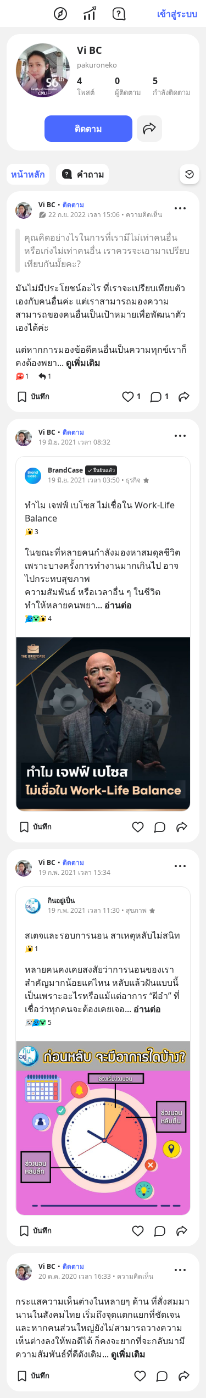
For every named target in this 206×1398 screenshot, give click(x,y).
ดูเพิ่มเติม (83, 363)
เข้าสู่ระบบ (177, 14)
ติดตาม (88, 129)
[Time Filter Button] (189, 174)
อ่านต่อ (118, 605)
